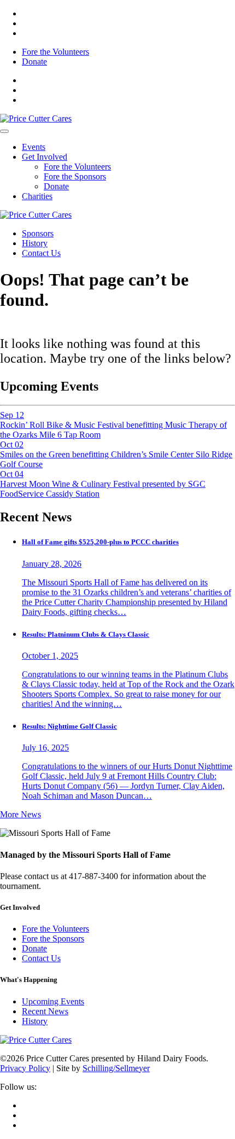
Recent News (45, 1011)
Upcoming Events (53, 1001)
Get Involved (44, 156)
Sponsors (38, 233)
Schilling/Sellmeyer (116, 1068)
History (35, 243)
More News (20, 814)
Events (33, 147)
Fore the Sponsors (75, 176)
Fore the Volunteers (55, 51)
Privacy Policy (25, 1068)
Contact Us (41, 253)
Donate (34, 61)
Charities (37, 196)
